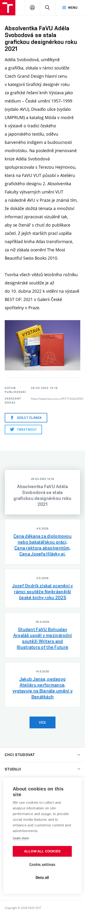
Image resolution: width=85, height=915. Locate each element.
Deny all (42, 877)
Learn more (21, 838)
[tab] (42, 492)
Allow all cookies (42, 851)
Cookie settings (42, 864)
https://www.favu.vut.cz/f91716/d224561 (57, 398)
